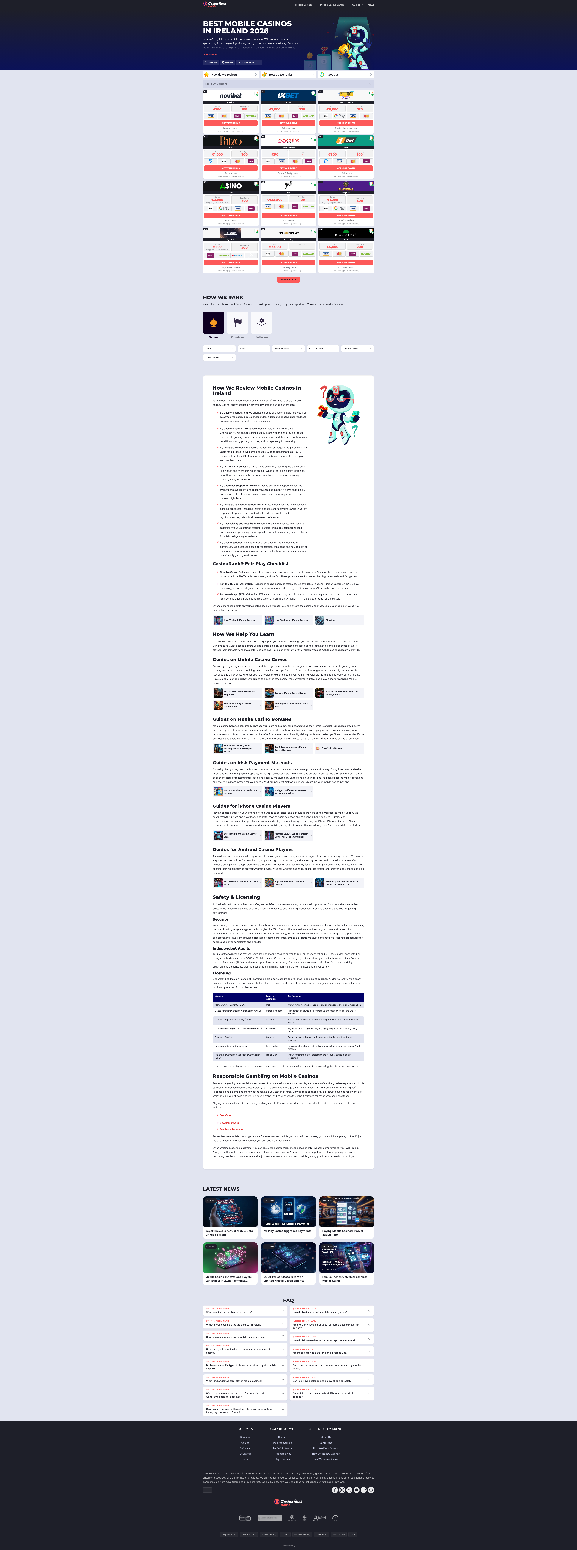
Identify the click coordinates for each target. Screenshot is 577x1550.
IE (206, 1489)
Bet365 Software (282, 1448)
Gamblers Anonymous (233, 1129)
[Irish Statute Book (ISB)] (270, 1518)
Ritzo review (231, 173)
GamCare (225, 1115)
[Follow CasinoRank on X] (349, 1490)
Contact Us (326, 1442)
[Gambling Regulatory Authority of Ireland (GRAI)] (245, 1518)
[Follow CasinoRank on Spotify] (364, 1490)
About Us (326, 1437)
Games (245, 1442)
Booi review (288, 220)
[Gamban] (292, 1518)
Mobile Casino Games (332, 4)
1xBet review (288, 127)
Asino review (231, 220)
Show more (287, 279)
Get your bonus (231, 123)
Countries (245, 1453)
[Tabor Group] (304, 1518)
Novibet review (230, 127)
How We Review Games (326, 1459)
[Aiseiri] (319, 1518)
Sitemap (245, 1459)
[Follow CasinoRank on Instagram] (342, 1490)
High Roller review (231, 267)
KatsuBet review (346, 267)
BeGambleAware (229, 1122)
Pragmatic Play (282, 1453)
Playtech (282, 1437)
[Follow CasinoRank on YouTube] (357, 1490)
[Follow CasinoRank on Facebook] (335, 1490)
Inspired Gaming (282, 1442)
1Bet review (346, 173)
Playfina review (346, 220)
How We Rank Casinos (325, 1448)
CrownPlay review (288, 267)
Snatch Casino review (346, 127)
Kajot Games (282, 1459)
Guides (356, 4)
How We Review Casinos (326, 1453)
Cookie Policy (288, 1545)
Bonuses (245, 1437)
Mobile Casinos (303, 4)
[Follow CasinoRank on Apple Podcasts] (371, 1490)
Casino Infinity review (288, 173)
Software (245, 1448)
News (371, 4)
